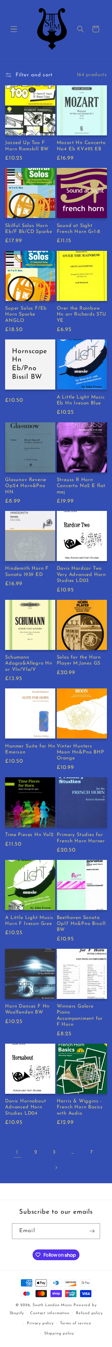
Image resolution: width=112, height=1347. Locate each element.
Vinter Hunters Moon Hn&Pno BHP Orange (80, 752)
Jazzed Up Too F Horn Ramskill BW (27, 145)
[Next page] (56, 1167)
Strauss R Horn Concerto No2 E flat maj (81, 486)
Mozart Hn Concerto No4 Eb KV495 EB (81, 145)
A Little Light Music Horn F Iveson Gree (29, 920)
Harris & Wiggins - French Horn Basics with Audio (80, 1107)
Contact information (49, 1313)
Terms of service (75, 1323)
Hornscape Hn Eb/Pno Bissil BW (29, 364)
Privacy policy (40, 1323)
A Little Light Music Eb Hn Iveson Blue (81, 400)
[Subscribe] (92, 1231)
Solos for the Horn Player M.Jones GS (79, 660)
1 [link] (17, 1152)
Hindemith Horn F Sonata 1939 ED (27, 571)
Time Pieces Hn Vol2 (29, 834)
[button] (14, 29)
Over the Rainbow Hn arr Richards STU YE (81, 314)
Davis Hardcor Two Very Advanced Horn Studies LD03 (81, 574)
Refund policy (89, 1313)
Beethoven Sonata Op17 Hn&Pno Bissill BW (81, 923)
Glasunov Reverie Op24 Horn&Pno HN (25, 486)
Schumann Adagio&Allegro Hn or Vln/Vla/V (28, 663)
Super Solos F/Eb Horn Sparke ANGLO (26, 314)
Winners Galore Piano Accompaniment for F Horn (80, 1015)
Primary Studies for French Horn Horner (81, 837)
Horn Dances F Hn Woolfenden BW (27, 1009)
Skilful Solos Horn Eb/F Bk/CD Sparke (28, 228)
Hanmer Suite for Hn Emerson (30, 749)
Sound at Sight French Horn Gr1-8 (78, 228)
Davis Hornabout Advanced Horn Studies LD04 (25, 1107)
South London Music (52, 1305)
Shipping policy (59, 1333)
